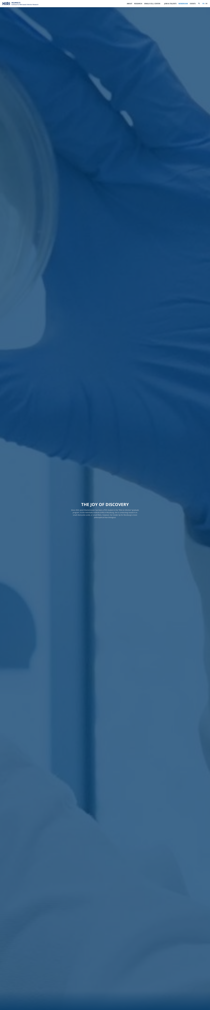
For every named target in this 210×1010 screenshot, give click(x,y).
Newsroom (183, 4)
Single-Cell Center (152, 4)
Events (193, 4)
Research (138, 4)
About (129, 4)
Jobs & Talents (170, 4)
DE (206, 3)
